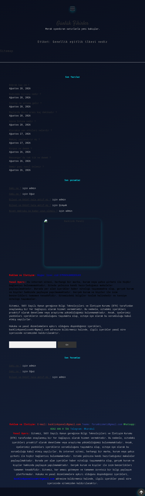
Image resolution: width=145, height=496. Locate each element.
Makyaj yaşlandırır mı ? (24, 139)
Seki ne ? (15, 188)
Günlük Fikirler (72, 23)
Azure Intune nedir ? (22, 121)
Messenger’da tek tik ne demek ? (30, 157)
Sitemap (6, 51)
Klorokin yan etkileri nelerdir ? (30, 130)
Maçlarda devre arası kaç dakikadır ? (33, 112)
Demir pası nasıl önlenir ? (26, 166)
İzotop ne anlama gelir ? (25, 103)
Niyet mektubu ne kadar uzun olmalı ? (33, 210)
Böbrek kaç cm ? (19, 84)
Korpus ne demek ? (20, 148)
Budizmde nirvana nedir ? (25, 93)
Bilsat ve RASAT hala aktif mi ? (30, 199)
